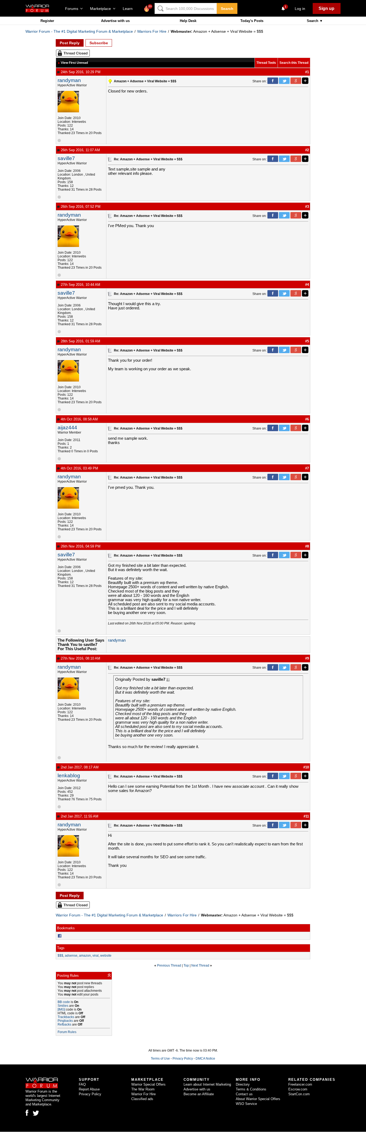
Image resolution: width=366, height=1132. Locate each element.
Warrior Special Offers (148, 1084)
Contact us (244, 1094)
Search (227, 8)
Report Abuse (89, 1089)
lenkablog (69, 775)
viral (95, 955)
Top (186, 965)
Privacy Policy (183, 1058)
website (105, 955)
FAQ (82, 1084)
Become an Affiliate (199, 1094)
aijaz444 (67, 427)
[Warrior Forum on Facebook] (26, 1112)
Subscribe (98, 43)
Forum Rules (67, 1032)
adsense (71, 955)
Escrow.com (297, 1089)
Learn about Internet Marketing (207, 1084)
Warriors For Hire (151, 31)
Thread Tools (266, 63)
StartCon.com (299, 1094)
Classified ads (142, 1099)
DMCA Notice (205, 1058)
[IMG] (61, 1009)
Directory (243, 1084)
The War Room (143, 1089)
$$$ (60, 955)
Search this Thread (293, 63)
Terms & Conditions (251, 1089)
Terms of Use (160, 1058)
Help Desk (188, 21)
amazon (85, 955)
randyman (69, 80)
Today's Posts (251, 21)
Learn (129, 8)
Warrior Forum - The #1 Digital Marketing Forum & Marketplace (79, 31)
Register (47, 21)
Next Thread (200, 965)
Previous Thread (169, 965)
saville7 (66, 158)
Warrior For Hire (143, 1094)
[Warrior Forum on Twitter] (36, 1113)
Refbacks (64, 1024)
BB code (64, 1002)
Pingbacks (65, 1021)
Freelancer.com (300, 1084)
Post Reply (70, 43)
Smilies (63, 1006)
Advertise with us (115, 21)
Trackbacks (66, 1017)
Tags (61, 948)
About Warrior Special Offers (258, 1099)
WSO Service (246, 1104)
